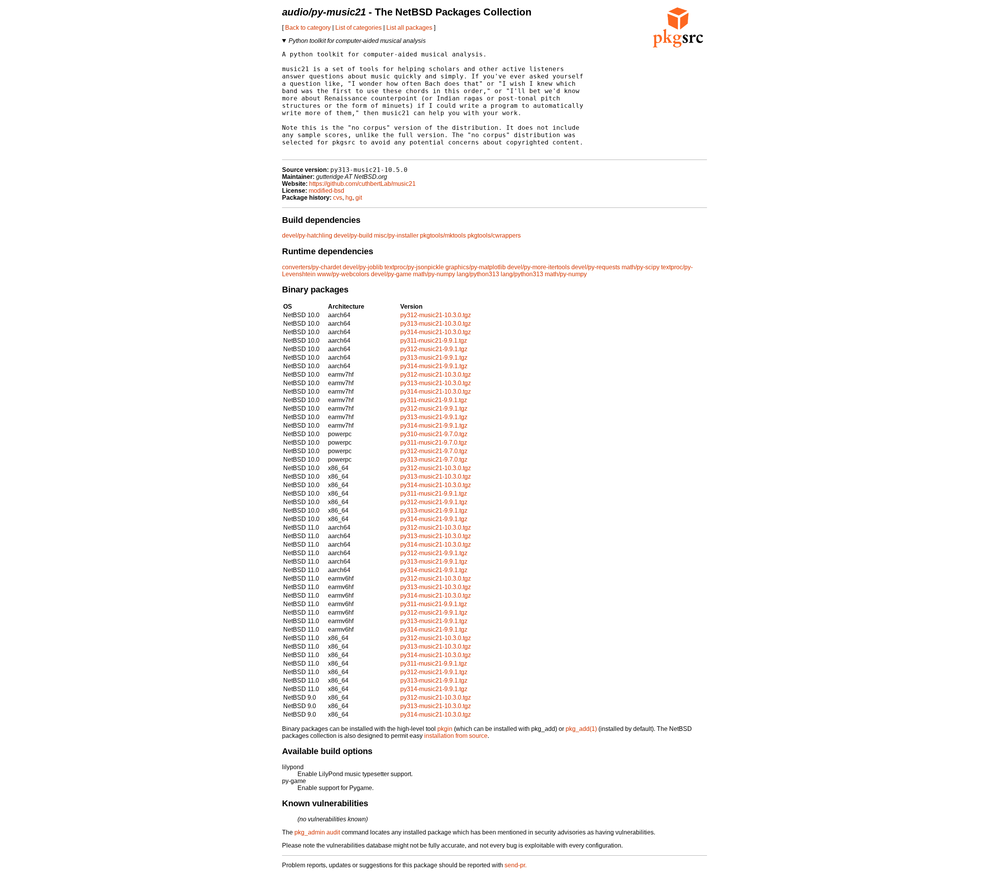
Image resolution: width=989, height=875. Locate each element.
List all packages (409, 27)
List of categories (358, 27)
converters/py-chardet (311, 267)
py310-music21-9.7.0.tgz (433, 434)
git (358, 197)
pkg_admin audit (317, 832)
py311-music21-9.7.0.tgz (433, 442)
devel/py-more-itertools (538, 267)
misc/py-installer (396, 235)
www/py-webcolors (343, 274)
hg (348, 197)
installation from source (456, 735)
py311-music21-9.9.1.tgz (433, 340)
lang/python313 (478, 274)
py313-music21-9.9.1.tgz (433, 357)
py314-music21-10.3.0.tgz (435, 332)
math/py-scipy (640, 267)
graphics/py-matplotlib (475, 267)
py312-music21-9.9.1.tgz (433, 349)
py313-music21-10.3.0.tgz (435, 323)
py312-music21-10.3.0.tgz (435, 315)
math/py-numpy (434, 274)
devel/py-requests (595, 267)
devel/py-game (391, 274)
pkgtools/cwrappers (494, 235)
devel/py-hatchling (307, 235)
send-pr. (516, 865)
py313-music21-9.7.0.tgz (433, 459)
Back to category (308, 27)
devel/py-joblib (363, 267)
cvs (337, 197)
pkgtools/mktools (443, 235)
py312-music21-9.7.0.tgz (433, 451)
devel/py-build (353, 235)
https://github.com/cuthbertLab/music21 (362, 183)
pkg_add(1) (581, 728)
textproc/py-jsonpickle (414, 267)
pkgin (444, 728)
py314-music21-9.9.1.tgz (433, 366)
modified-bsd (326, 190)
